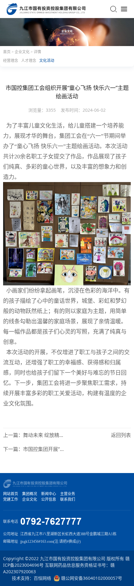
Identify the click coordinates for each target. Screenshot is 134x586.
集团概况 (29, 493)
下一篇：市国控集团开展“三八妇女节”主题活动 (34, 449)
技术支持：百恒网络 (31, 578)
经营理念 (10, 61)
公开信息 (48, 499)
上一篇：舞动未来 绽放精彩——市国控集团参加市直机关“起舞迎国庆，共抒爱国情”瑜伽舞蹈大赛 (34, 435)
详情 (37, 52)
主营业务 (67, 493)
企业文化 (23, 52)
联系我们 (67, 499)
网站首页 (10, 493)
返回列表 (121, 435)
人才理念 (28, 61)
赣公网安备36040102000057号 (91, 578)
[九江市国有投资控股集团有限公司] (45, 9)
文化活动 (46, 61)
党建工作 (10, 499)
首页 (7, 52)
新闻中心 (48, 493)
